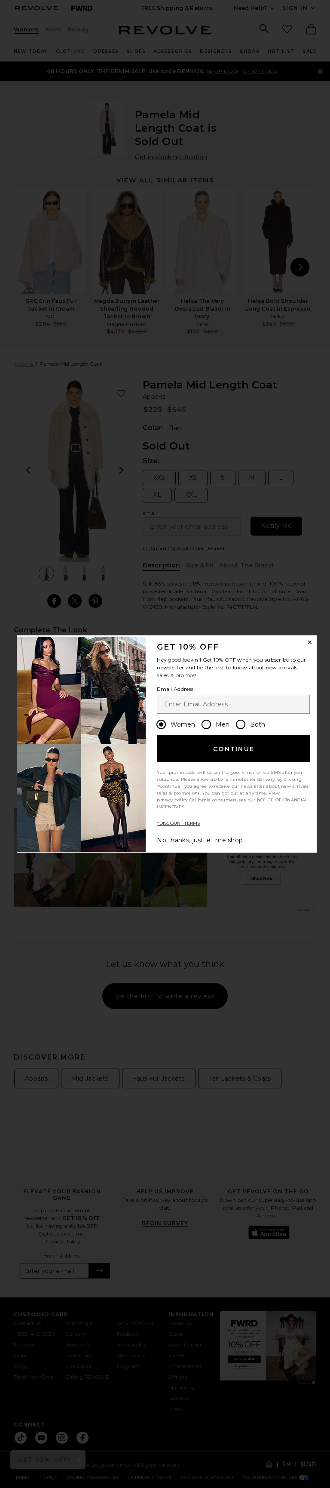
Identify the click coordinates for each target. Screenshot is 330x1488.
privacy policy (172, 800)
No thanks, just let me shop (200, 840)
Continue (233, 749)
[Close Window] (310, 642)
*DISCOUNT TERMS (178, 823)
